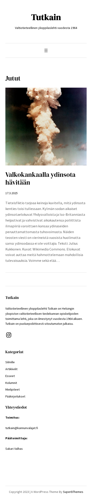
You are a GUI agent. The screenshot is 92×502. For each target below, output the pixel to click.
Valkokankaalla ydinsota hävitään (40, 178)
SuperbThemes (73, 492)
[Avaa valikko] (46, 50)
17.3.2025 (11, 193)
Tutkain (46, 17)
